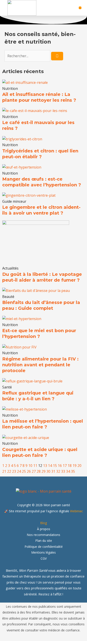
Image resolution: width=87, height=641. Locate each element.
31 (53, 471)
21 (4, 471)
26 (29, 471)
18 (70, 465)
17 (65, 465)
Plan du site (43, 540)
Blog (43, 523)
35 (73, 471)
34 (68, 471)
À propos (43, 529)
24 (19, 471)
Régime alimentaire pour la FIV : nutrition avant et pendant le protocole (40, 364)
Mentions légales (43, 552)
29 (43, 471)
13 (45, 465)
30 (48, 471)
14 (50, 465)
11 (35, 465)
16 (60, 465)
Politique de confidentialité (44, 546)
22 (9, 471)
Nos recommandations (43, 535)
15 (55, 465)
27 (34, 471)
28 (39, 471)
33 (63, 471)
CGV (44, 558)
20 (79, 465)
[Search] (57, 56)
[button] (80, 7)
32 (58, 471)
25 (24, 471)
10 (30, 465)
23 (14, 471)
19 (74, 465)
